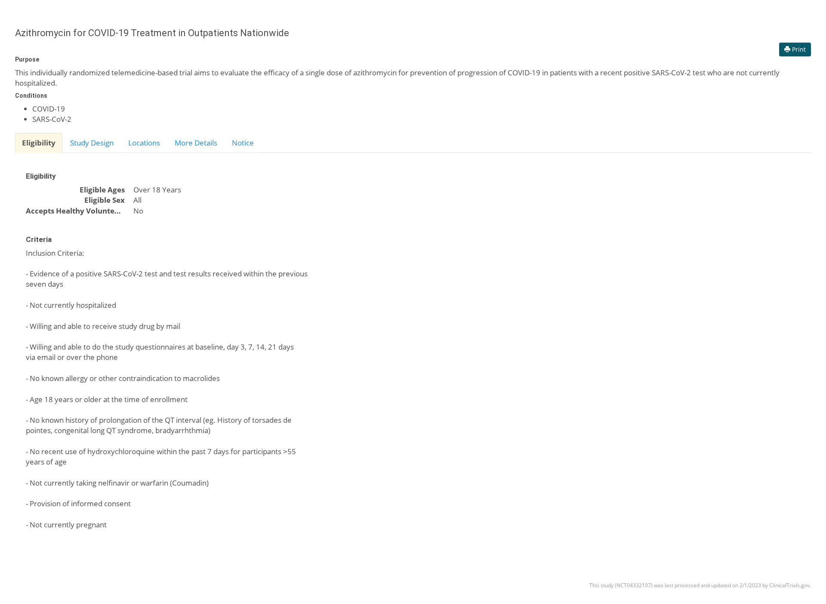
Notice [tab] (243, 143)
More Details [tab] (196, 143)
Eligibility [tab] (38, 143)
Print (798, 49)
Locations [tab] (144, 143)
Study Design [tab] (92, 143)
